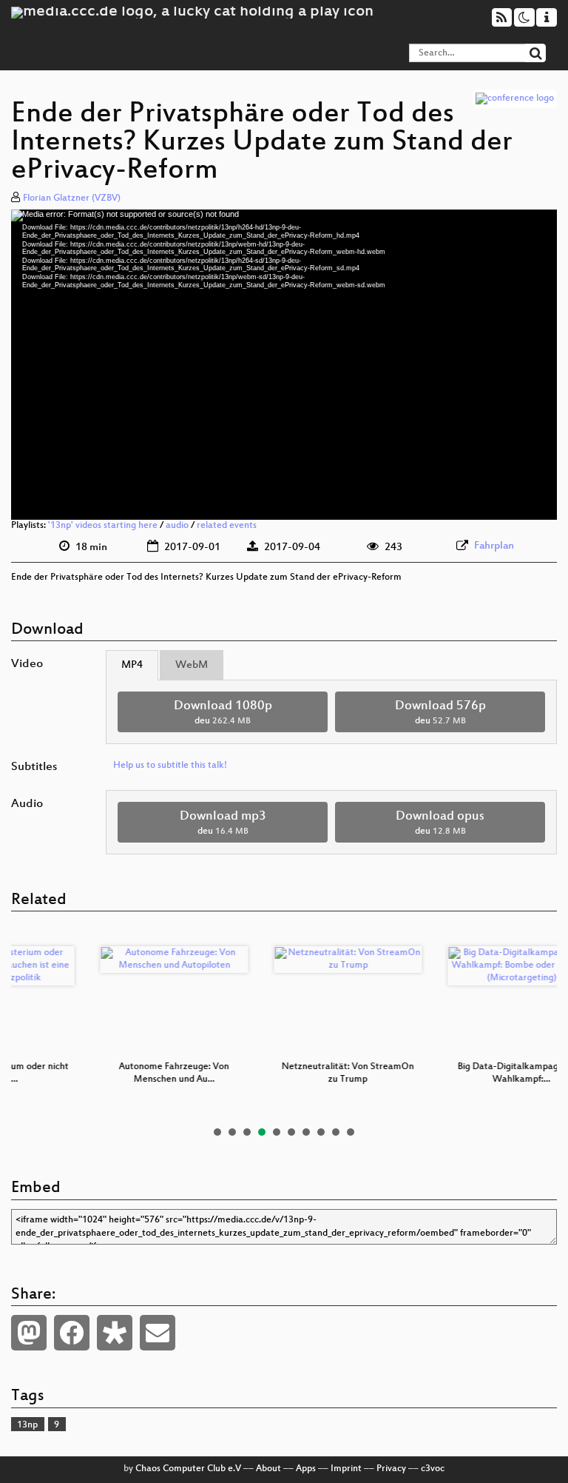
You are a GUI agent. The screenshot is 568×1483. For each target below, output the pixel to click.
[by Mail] (157, 1332)
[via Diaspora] (114, 1332)
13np (27, 1425)
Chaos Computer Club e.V (188, 1469)
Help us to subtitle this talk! (170, 765)
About (268, 1469)
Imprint (346, 1469)
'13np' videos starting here (103, 525)
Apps (306, 1469)
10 (350, 1132)
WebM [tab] (191, 665)
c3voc (432, 1469)
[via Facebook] (71, 1332)
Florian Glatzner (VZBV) (72, 198)
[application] (284, 365)
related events (227, 525)
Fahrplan (494, 546)
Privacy (391, 1469)
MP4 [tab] (132, 665)
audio (177, 525)
